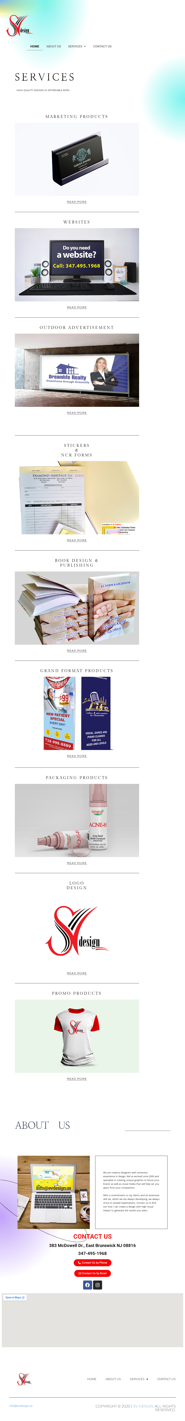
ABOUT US (53, 46)
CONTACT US (102, 46)
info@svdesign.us (21, 1405)
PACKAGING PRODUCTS (77, 777)
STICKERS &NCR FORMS (77, 450)
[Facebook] (87, 1285)
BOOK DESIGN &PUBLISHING (77, 563)
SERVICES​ (75, 46)
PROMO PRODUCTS (77, 993)
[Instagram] (97, 1285)
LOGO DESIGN (76, 885)
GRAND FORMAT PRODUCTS (77, 670)
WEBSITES (77, 222)
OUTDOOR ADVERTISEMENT (77, 327)
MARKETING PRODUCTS (76, 116)
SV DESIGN (143, 1406)
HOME (34, 46)
